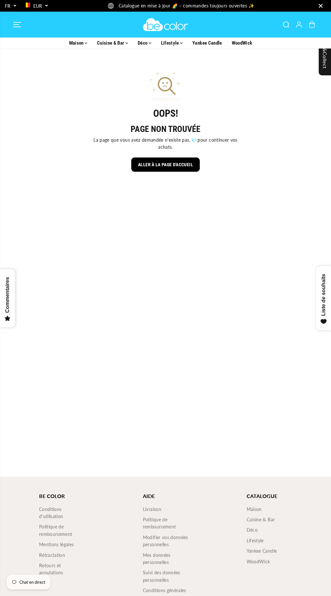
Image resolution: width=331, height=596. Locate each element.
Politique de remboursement (55, 530)
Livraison (152, 509)
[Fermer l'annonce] (320, 5)
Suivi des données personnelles (161, 576)
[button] (17, 24)
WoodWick (242, 43)
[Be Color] (165, 24)
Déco (143, 43)
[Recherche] (286, 24)
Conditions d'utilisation (51, 512)
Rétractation (52, 555)
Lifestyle (170, 43)
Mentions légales (56, 544)
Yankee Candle (207, 43)
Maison (77, 43)
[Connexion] (299, 24)
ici (194, 140)
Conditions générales (164, 590)
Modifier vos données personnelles (165, 541)
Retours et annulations (51, 569)
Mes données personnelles (157, 558)
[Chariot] (312, 24)
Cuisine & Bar (111, 43)
